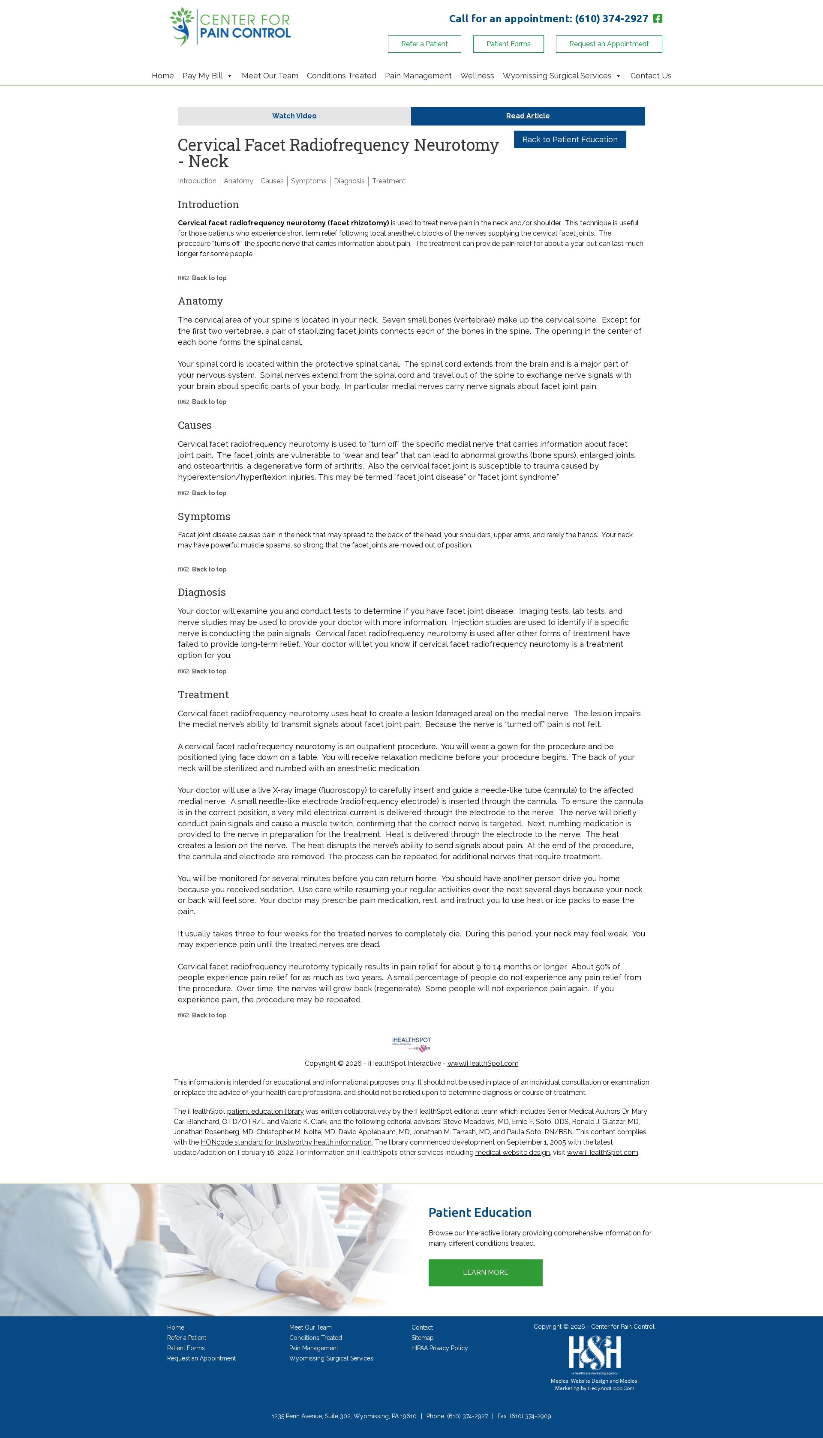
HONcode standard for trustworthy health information (286, 1142)
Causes (272, 181)
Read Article (528, 116)
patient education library (265, 1111)
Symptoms (309, 181)
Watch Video (294, 116)
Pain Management (418, 75)
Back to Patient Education (570, 139)
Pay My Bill (203, 75)
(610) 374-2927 (612, 18)
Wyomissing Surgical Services (557, 75)
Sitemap (423, 1337)
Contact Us (651, 75)
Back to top (209, 278)
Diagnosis (349, 181)
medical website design (512, 1152)
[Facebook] (656, 18)
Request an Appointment (609, 44)
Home (163, 75)
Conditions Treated (341, 75)
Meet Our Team (270, 75)
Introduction (197, 181)
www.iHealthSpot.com (483, 1063)
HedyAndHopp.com (611, 1388)
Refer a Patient (424, 44)
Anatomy (238, 181)
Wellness (477, 75)
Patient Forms (509, 44)
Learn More (485, 1272)
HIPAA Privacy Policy (440, 1348)
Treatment (388, 181)
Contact (422, 1327)
